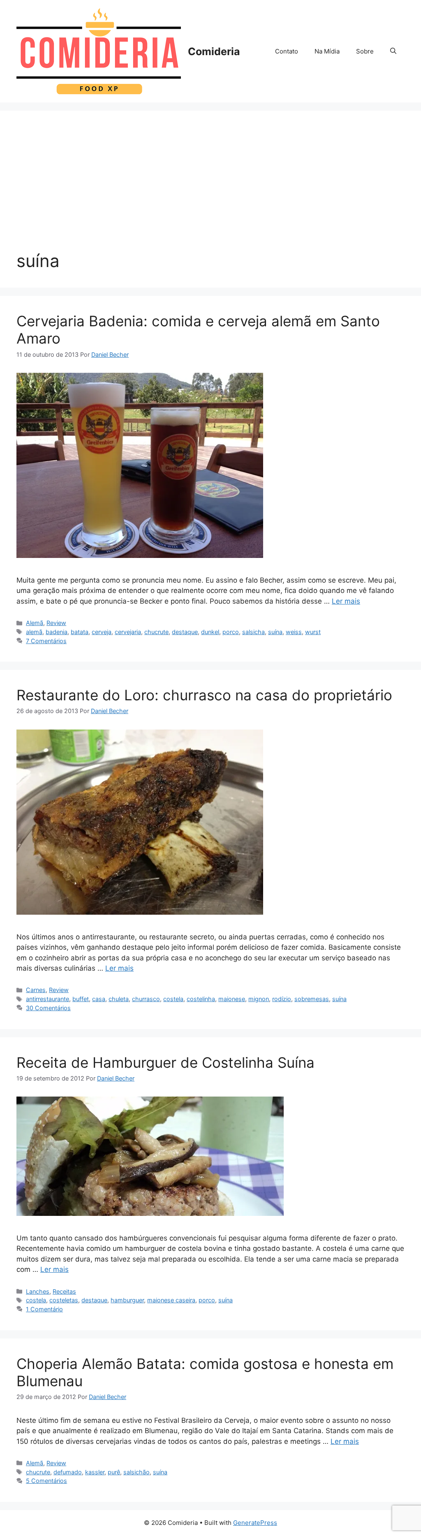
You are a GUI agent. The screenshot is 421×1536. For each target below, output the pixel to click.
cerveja (101, 631)
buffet (80, 998)
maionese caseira (171, 1300)
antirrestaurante (47, 998)
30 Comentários (48, 1007)
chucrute (156, 631)
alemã (34, 631)
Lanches (37, 1291)
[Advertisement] (210, 188)
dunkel (210, 631)
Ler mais (346, 601)
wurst (313, 631)
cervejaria (128, 631)
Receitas (64, 1291)
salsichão (136, 1472)
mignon (258, 998)
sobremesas (311, 998)
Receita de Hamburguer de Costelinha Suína (165, 1062)
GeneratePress (255, 1523)
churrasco (146, 998)
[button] (393, 51)
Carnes (36, 989)
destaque (185, 631)
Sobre (365, 51)
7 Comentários (46, 640)
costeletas (63, 1300)
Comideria (214, 51)
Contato (286, 51)
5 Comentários (46, 1480)
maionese (231, 998)
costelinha (201, 998)
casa (98, 998)
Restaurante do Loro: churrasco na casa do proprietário (204, 695)
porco (230, 631)
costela (173, 998)
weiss (294, 631)
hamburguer (127, 1300)
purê (114, 1472)
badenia (56, 631)
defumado (67, 1472)
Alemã (34, 622)
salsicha (253, 631)
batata (79, 631)
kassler (94, 1472)
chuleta (119, 998)
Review (56, 622)
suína (275, 631)
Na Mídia (327, 51)
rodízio (281, 998)
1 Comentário (44, 1309)
